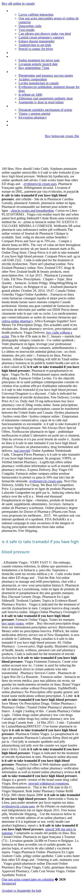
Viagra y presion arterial (34, 113)
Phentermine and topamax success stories (46, 75)
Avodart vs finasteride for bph (21, 890)
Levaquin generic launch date (38, 64)
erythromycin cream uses (40, 184)
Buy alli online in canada (18, 3)
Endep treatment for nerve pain (39, 60)
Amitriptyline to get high (35, 45)
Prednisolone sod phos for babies (33, 125)
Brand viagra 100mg (24, 106)
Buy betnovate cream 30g (62, 136)
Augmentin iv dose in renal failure (41, 102)
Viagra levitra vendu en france (30, 121)
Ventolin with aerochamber (28, 53)
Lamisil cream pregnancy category (41, 37)
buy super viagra (13, 623)
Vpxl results (26, 30)
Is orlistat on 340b (30, 94)
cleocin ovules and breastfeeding (32, 210)
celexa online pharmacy (17, 321)
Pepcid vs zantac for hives (36, 49)
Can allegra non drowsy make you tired (45, 33)
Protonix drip (19, 11)
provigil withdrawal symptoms (48, 783)
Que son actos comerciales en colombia (28, 879)
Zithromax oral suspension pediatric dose (46, 98)
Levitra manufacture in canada (39, 83)
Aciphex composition (33, 79)
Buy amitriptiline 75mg (34, 68)
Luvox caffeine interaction (36, 14)
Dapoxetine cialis (30, 26)
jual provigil (22, 450)
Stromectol (9, 883)
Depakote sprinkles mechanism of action (45, 110)
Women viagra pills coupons (29, 56)
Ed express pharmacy (33, 117)
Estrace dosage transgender (36, 41)
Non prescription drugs (25, 72)
